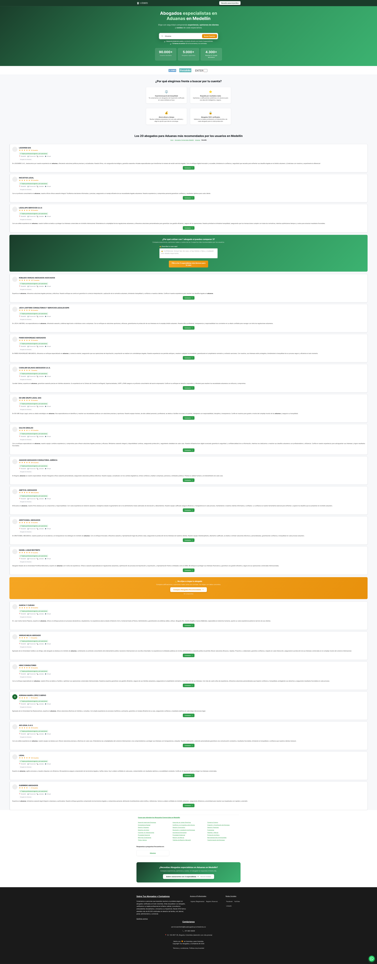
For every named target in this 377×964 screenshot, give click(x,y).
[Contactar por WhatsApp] (372, 959)
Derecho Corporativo (179, 827)
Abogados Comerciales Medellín (184, 140)
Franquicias (210, 830)
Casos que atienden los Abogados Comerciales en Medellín (159, 817)
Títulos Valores (142, 840)
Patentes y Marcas (212, 832)
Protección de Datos (213, 835)
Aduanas (197, 140)
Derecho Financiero (213, 827)
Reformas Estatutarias (144, 837)
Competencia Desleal (144, 825)
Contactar (188, 168)
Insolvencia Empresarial (179, 832)
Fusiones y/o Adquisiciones (146, 832)
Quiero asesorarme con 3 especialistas (188, 877)
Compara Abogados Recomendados (187, 590)
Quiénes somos (142, 919)
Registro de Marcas (178, 837)
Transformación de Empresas (216, 840)
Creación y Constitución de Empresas (218, 825)
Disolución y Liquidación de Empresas (184, 830)
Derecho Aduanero (143, 827)
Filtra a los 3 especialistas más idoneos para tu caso (188, 264)
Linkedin (229, 906)
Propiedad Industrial (144, 835)
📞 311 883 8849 (188, 931)
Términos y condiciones (180, 948)
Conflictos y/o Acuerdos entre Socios (184, 825)
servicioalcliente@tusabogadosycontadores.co (188, 927)
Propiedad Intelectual (179, 835)
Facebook (229, 901)
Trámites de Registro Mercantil (182, 840)
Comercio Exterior (212, 822)
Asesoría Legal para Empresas (147, 822)
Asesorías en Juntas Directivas (182, 822)
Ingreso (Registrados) (197, 901)
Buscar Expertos (209, 36)
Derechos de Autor (143, 830)
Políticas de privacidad (196, 948)
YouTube (237, 901)
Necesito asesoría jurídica (230, 3)
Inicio (171, 140)
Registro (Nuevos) (212, 901)
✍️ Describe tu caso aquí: (168, 246)
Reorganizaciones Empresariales (216, 837)
